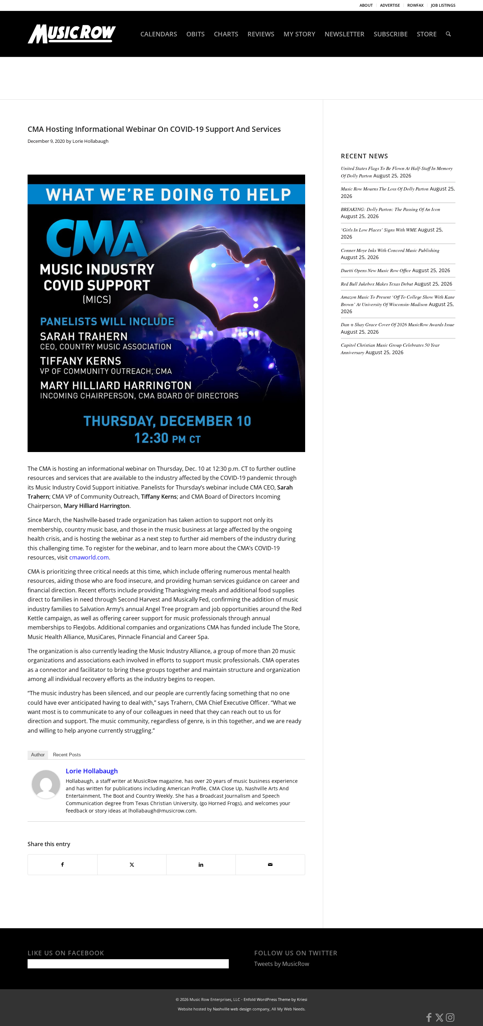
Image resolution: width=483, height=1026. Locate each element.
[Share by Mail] (270, 864)
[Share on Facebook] (62, 864)
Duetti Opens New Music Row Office (376, 270)
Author (38, 754)
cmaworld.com (89, 557)
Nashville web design (232, 1009)
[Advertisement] (394, 409)
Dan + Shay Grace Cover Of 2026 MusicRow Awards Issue (397, 324)
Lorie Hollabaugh (90, 141)
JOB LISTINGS (443, 5)
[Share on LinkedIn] (201, 864)
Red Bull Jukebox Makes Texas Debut (377, 283)
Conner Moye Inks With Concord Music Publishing (390, 250)
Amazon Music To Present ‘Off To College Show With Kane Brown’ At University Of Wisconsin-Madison (398, 300)
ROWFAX (415, 5)
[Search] (448, 34)
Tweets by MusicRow (281, 964)
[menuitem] (366, 5)
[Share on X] (132, 864)
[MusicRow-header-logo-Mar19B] (72, 34)
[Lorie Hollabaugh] (46, 796)
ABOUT (366, 5)
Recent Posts (67, 754)
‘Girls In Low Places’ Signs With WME (379, 229)
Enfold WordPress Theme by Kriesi (275, 999)
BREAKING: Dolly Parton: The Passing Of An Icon (390, 209)
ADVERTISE (390, 5)
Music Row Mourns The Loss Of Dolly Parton (385, 188)
